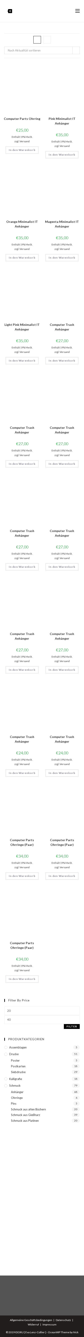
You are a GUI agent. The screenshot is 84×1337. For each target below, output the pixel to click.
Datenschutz (63, 1320)
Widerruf (33, 1324)
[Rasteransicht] (37, 40)
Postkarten (18, 1066)
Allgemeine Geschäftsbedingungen (31, 1320)
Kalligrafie (15, 1079)
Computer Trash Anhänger (62, 327)
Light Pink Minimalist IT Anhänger (22, 327)
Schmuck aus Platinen (25, 1120)
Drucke (14, 1054)
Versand (24, 141)
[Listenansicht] (47, 40)
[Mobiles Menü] (77, 11)
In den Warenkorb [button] (22, 150)
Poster (15, 1060)
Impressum (49, 1324)
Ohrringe (17, 1098)
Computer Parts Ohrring (22, 119)
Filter (72, 1026)
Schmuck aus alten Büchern (28, 1109)
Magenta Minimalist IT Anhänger (62, 224)
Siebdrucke (18, 1072)
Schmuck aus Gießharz (25, 1115)
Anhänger (17, 1092)
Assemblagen (18, 1047)
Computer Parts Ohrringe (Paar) (22, 842)
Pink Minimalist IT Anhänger (62, 121)
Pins (13, 1103)
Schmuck (15, 1085)
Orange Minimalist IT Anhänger (22, 224)
